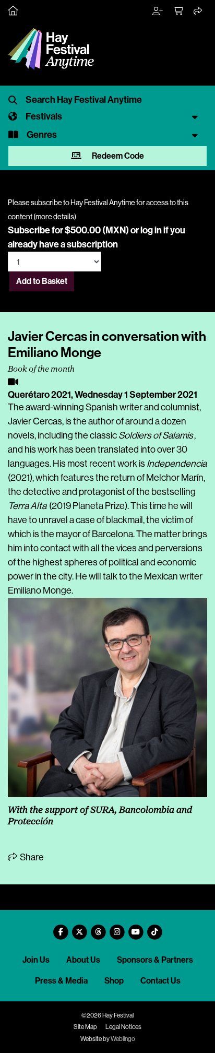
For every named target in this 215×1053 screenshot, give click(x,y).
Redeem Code (117, 156)
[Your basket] (179, 11)
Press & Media (61, 981)
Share (31, 857)
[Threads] (98, 928)
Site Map (85, 1027)
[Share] (198, 11)
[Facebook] (60, 928)
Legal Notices (123, 1027)
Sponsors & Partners (155, 960)
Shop (114, 981)
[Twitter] (79, 928)
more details (54, 216)
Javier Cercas (35, 421)
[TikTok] (154, 928)
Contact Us (160, 981)
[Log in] (158, 11)
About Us (83, 960)
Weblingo (123, 1039)
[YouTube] (135, 928)
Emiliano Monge (39, 590)
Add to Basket (41, 281)
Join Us (36, 960)
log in (151, 230)
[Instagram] (117, 928)
